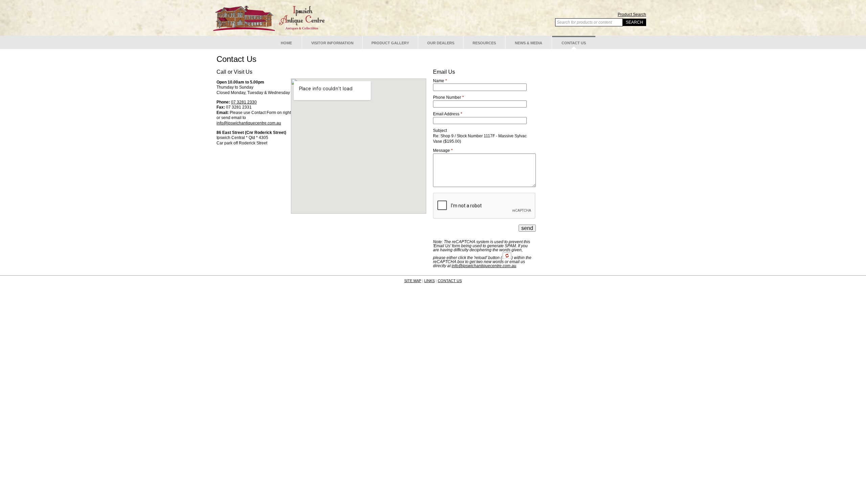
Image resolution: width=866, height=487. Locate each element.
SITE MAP (412, 281)
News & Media (528, 43)
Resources (484, 43)
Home (286, 43)
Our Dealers (440, 43)
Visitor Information (332, 43)
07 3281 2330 (244, 102)
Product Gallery (390, 43)
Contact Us (574, 43)
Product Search (632, 14)
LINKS (429, 281)
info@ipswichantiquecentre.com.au (248, 123)
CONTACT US (450, 281)
